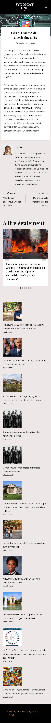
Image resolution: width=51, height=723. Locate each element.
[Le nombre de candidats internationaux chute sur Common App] (25, 529)
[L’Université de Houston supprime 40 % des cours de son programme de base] (25, 601)
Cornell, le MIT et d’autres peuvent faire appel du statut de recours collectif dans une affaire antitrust (24, 507)
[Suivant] (44, 257)
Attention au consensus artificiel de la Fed (12, 199)
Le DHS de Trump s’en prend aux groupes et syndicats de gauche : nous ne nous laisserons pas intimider (24, 654)
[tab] (20, 288)
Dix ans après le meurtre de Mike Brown (40, 199)
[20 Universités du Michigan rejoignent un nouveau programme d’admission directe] (25, 383)
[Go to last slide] (7, 257)
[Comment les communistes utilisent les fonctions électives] (25, 418)
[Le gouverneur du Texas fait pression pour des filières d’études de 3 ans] (25, 347)
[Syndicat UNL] (25, 7)
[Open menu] (45, 7)
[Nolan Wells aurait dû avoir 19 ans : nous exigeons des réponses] (25, 565)
